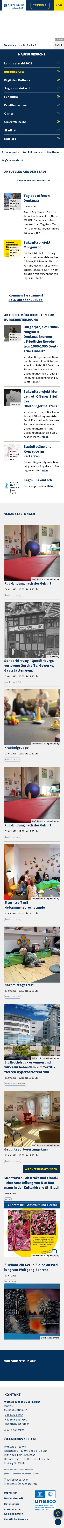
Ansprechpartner (17, 1479)
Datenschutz (11, 1503)
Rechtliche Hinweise (16, 1519)
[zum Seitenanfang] (58, 1522)
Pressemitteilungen (31, 180)
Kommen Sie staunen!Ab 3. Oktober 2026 (26, 297)
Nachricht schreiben (17, 1423)
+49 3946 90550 (13, 1415)
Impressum (10, 1492)
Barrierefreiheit (13, 1498)
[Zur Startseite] (14, 6)
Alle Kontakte (15, 1430)
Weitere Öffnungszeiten (22, 1483)
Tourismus (39, 5)
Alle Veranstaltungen (41, 1169)
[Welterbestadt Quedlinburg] (32, 1413)
